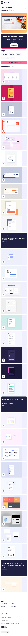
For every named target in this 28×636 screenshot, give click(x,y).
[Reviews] (14, 306)
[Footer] (14, 502)
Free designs (4, 603)
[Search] (14, 420)
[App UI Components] (14, 535)
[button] (25, 2)
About (13, 603)
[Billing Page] (14, 126)
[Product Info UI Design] (14, 273)
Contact (13, 606)
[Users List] (14, 453)
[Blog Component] (14, 142)
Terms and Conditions (6, 617)
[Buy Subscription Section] (14, 289)
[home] (6, 2)
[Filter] (14, 93)
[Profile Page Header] (14, 191)
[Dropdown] (14, 257)
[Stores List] (14, 371)
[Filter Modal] (14, 355)
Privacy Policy (4, 620)
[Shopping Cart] (14, 322)
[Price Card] (14, 388)
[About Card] (14, 551)
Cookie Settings (4, 632)
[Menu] (14, 77)
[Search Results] (14, 486)
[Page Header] (14, 175)
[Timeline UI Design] (14, 224)
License (3, 606)
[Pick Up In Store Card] (14, 339)
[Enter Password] (14, 158)
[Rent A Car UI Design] (14, 208)
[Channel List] (14, 519)
